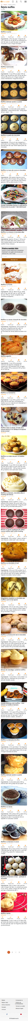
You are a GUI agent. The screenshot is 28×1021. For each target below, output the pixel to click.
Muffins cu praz (6, 32)
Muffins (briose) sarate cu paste (11, 102)
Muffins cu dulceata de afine (10, 740)
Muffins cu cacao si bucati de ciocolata (14, 319)
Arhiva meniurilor (6, 1004)
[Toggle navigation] (25, 2)
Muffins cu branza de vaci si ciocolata (13, 635)
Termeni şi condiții (20, 1006)
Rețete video (5, 1002)
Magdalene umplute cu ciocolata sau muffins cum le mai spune (13, 599)
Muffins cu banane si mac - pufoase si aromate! (13, 877)
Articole (4, 1009)
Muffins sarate (5, 913)
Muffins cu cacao (6, 807)
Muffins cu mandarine (8, 393)
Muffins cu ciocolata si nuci (10, 563)
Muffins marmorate (7, 67)
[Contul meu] (16, 1)
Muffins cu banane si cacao (10, 842)
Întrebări (4, 1007)
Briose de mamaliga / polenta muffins (13, 670)
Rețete (3, 1000)
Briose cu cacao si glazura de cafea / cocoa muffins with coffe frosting (13, 530)
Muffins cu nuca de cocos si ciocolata (13, 170)
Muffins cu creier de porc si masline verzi (12, 457)
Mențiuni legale (19, 1008)
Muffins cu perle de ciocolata (10, 135)
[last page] (19, 952)
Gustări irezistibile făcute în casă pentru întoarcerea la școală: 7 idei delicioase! (14, 206)
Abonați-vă (14, 259)
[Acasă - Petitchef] (1, 4)
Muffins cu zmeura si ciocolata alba (12, 232)
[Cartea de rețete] (12, 1)
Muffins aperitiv (6, 356)
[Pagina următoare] (15, 952)
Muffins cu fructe (6, 284)
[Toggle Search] (21, 1)
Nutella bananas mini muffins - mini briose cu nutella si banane (12, 704)
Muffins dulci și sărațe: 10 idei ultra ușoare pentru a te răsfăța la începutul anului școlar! (13, 429)
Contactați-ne (19, 1000)
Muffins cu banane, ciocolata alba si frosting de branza (12, 493)
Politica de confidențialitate (19, 1003)
